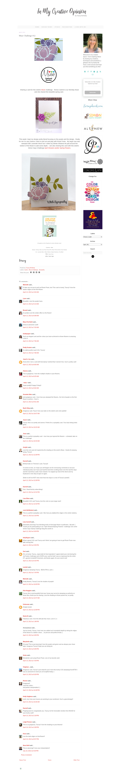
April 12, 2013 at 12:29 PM (31, 480)
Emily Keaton (27, 347)
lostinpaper (27, 333)
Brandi (25, 310)
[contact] (92, 74)
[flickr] (94, 71)
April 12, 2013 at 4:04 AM (31, 292)
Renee (25, 681)
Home (37, 27)
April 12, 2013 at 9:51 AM (31, 402)
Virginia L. (26, 667)
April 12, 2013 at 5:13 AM (31, 304)
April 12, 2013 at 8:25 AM (31, 376)
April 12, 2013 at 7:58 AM (31, 353)
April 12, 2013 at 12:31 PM (31, 492)
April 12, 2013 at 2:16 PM (31, 515)
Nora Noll (26, 745)
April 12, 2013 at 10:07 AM (31, 413)
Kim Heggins (27, 590)
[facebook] (88, 71)
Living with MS (80, 27)
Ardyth (25, 447)
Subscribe (93, 92)
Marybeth (26, 641)
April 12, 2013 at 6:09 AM (31, 315)
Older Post (76, 760)
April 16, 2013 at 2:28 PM (31, 727)
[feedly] (100, 71)
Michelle (26, 285)
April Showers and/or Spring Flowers (57, 148)
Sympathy (42, 269)
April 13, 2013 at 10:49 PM (31, 690)
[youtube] (97, 71)
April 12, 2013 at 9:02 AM (31, 388)
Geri (24, 551)
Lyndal (25, 567)
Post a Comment (26, 755)
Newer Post (22, 760)
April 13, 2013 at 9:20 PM (31, 674)
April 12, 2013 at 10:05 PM (31, 584)
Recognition (67, 27)
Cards (26, 269)
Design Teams (47, 27)
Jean (25, 433)
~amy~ (25, 382)
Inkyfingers (27, 537)
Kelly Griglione (28, 696)
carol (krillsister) (28, 510)
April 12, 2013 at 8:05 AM (31, 364)
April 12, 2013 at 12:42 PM (31, 504)
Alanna (25, 371)
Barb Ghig (26, 408)
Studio (57, 27)
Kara (24, 733)
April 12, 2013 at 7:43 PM (31, 572)
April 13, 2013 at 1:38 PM (31, 621)
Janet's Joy (27, 359)
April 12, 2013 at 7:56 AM (31, 341)
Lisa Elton (26, 498)
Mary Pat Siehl (28, 322)
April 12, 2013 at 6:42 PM (31, 560)
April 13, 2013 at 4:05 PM (31, 635)
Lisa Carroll (27, 522)
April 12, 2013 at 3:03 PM (31, 531)
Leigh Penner (27, 722)
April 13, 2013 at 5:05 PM (31, 649)
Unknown (26, 604)
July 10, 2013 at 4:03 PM (30, 751)
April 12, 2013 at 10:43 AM (31, 441)
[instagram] (85, 71)
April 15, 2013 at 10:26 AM (31, 702)
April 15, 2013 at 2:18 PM (31, 715)
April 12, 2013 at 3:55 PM (31, 545)
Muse (43, 90)
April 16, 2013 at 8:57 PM (31, 739)
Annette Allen (27, 394)
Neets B (26, 616)
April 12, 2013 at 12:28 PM (31, 455)
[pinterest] (91, 71)
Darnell (25, 461)
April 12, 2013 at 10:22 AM (31, 427)
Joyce (25, 420)
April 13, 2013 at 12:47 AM (31, 598)
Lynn (25, 298)
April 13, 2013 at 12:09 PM (31, 610)
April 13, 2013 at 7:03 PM (31, 660)
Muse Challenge (33, 269)
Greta (25, 655)
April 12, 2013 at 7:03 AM (31, 327)
